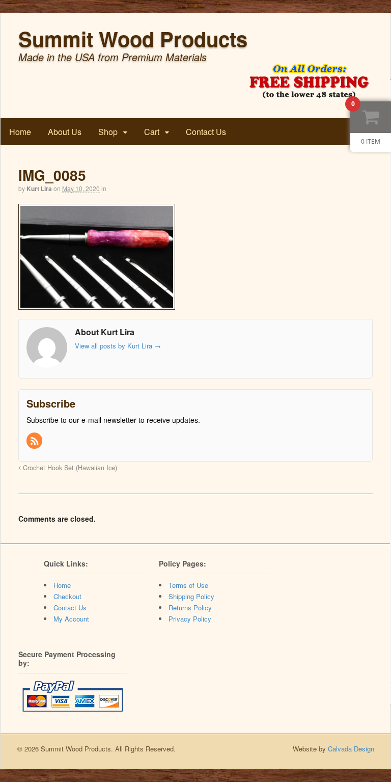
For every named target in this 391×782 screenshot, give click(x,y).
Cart (151, 132)
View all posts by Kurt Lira (118, 345)
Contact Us (206, 132)
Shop (108, 132)
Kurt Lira (39, 188)
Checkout (67, 596)
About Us (64, 132)
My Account (71, 619)
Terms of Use (188, 585)
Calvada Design (351, 748)
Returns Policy (190, 607)
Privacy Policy (190, 619)
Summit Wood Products (132, 38)
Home (20, 132)
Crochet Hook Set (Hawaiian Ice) (69, 467)
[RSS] (35, 441)
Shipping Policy (191, 596)
